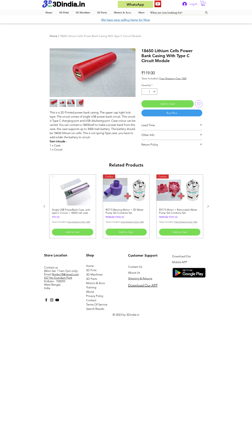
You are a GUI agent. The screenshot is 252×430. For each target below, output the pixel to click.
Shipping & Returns (140, 278)
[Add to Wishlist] (198, 103)
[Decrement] (144, 92)
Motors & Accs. (95, 283)
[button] (203, 3)
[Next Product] (208, 206)
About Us (134, 272)
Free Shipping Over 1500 (172, 78)
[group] (126, 206)
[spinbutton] (149, 92)
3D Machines (94, 274)
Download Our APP (143, 285)
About (90, 291)
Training (91, 287)
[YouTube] (157, 4)
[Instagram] (52, 300)
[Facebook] (46, 300)
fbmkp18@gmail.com (65, 274)
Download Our (181, 256)
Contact (91, 300)
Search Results (95, 309)
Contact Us (135, 266)
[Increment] (154, 92)
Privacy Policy (94, 296)
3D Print (91, 270)
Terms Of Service (96, 304)
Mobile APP (179, 262)
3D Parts (91, 278)
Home (53, 36)
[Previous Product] (44, 206)
